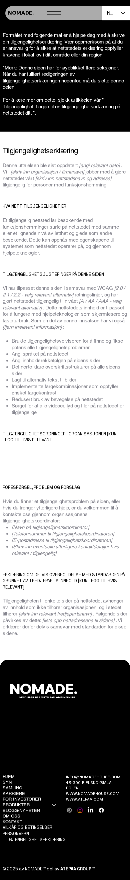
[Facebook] (101, 810)
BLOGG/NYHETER (21, 810)
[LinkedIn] (90, 810)
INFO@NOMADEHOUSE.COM (93, 777)
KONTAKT (12, 821)
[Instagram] (80, 810)
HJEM (9, 776)
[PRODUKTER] (54, 805)
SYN (7, 782)
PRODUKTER (16, 804)
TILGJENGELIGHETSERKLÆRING (34, 839)
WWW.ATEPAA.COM (84, 799)
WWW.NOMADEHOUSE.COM (92, 793)
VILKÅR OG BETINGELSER (27, 827)
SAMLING (12, 787)
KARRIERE (14, 793)
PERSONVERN (16, 833)
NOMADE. (21, 13)
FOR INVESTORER (22, 799)
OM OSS (11, 816)
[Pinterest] (69, 810)
